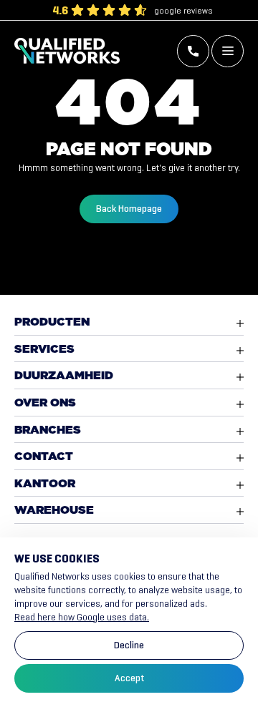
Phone (193, 51)
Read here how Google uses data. (81, 617)
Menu (227, 51)
